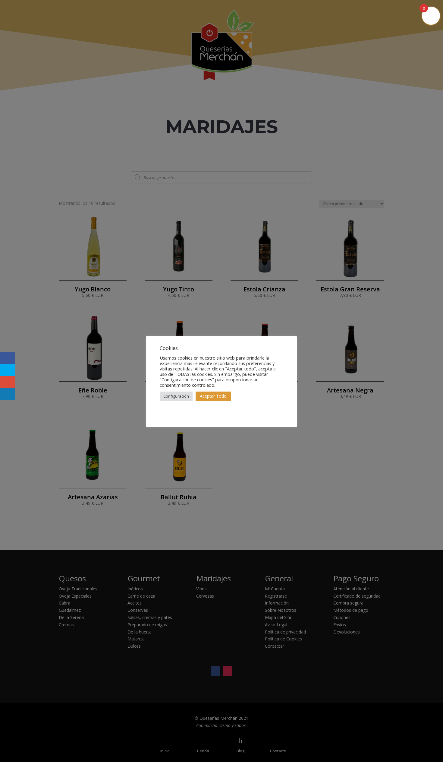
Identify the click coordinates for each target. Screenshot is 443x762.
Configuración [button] (176, 396)
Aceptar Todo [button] (213, 396)
